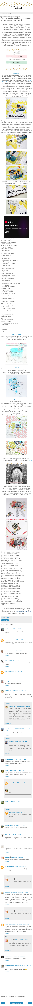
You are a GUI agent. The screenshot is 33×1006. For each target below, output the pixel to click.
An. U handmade (9, 866)
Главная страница (16, 1003)
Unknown (7, 671)
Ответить (7, 634)
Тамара (16, 367)
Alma (6, 660)
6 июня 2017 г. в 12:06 (19, 812)
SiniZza (7, 835)
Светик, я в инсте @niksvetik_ (13, 965)
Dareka (6, 801)
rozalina (7, 857)
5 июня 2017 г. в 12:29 (18, 681)
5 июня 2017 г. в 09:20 (15, 628)
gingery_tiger (8, 681)
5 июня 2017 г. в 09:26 (17, 639)
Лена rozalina (17, 73)
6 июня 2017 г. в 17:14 (19, 782)
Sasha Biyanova (9, 825)
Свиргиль (7, 651)
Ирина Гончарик (16, 334)
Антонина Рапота (9, 759)
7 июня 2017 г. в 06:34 (22, 790)
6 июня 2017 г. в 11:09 (14, 801)
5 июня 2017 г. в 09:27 (16, 651)
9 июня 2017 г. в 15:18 (21, 879)
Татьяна (16, 400)
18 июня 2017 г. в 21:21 (22, 892)
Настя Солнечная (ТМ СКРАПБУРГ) (14, 729)
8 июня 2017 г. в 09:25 (15, 835)
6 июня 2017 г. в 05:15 (18, 770)
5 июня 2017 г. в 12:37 (24, 706)
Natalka (7, 628)
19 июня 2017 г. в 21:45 (19, 956)
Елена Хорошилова (10, 892)
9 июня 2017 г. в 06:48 (17, 857)
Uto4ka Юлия (8, 770)
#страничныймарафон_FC (24, 611)
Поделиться (5, 620)
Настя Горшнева (9, 690)
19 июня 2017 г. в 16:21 (23, 924)
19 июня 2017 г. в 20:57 (21, 939)
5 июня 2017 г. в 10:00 (13, 660)
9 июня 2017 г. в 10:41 (20, 866)
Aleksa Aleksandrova (10, 924)
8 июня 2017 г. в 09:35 (16, 846)
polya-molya (8, 639)
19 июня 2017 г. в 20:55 (21, 911)
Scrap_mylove (8, 956)
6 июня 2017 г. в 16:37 (19, 825)
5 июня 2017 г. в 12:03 (16, 671)
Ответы (8, 703)
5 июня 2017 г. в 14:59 (20, 759)
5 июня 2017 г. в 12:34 (20, 690)
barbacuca (7, 846)
